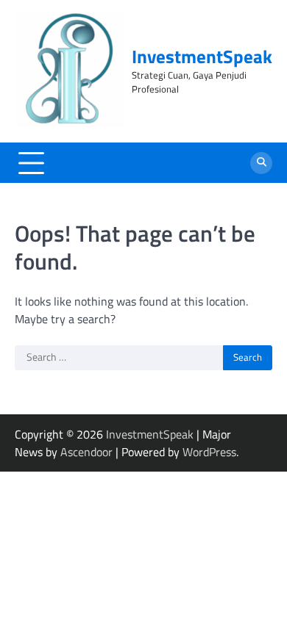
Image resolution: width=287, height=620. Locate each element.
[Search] (261, 163)
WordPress (209, 452)
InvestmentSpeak (202, 57)
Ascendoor (86, 452)
